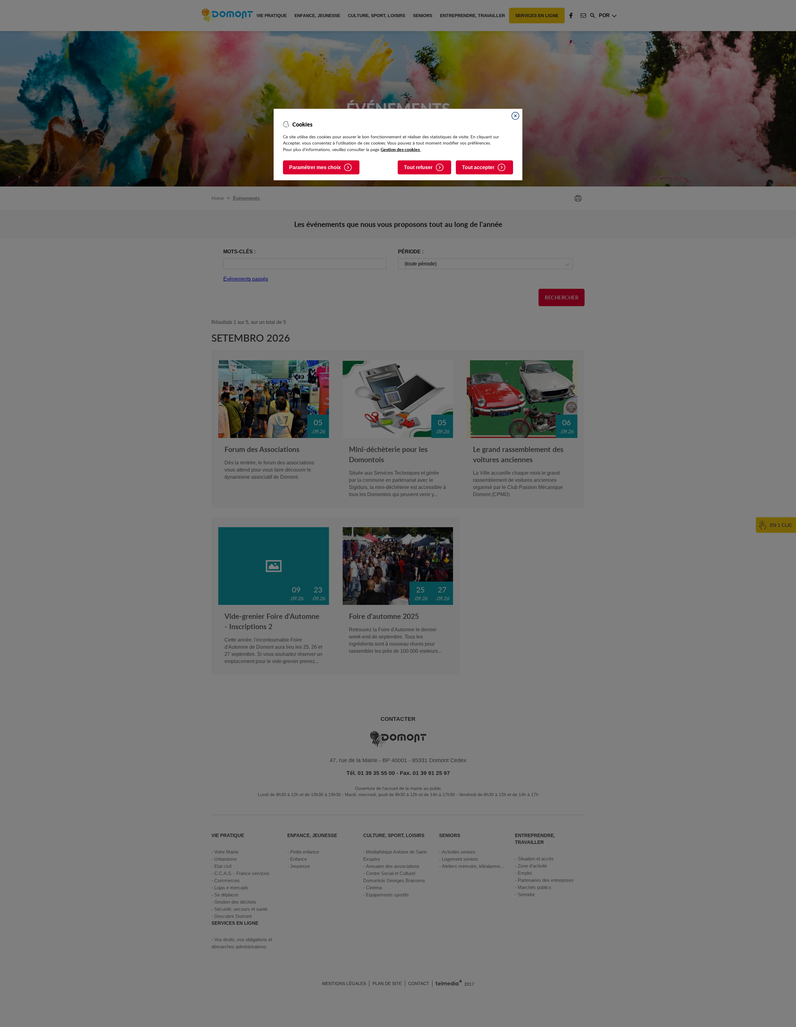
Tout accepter (478, 167)
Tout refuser (418, 167)
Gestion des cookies (401, 149)
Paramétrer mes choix (315, 167)
